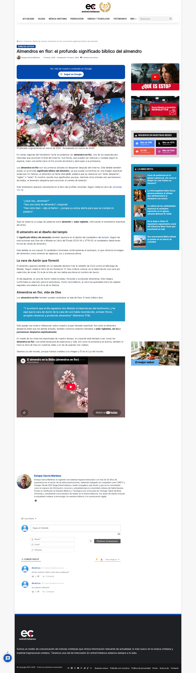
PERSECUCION (77, 19)
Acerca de (164, 668)
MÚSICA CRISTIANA (58, 19)
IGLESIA (41, 19)
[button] (155, 76)
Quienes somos (101, 668)
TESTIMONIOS (120, 19)
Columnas (28, 41)
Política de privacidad (141, 668)
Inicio (20, 41)
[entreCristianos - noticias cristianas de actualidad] (98, 7)
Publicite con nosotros (120, 668)
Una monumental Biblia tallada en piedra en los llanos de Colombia (161, 239)
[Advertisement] (98, 32)
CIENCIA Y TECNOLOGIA (98, 19)
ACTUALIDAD (28, 19)
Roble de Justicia (40, 41)
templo (105, 237)
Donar (155, 668)
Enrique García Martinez (47, 475)
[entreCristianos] (27, 645)
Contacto (175, 668)
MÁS (132, 19)
